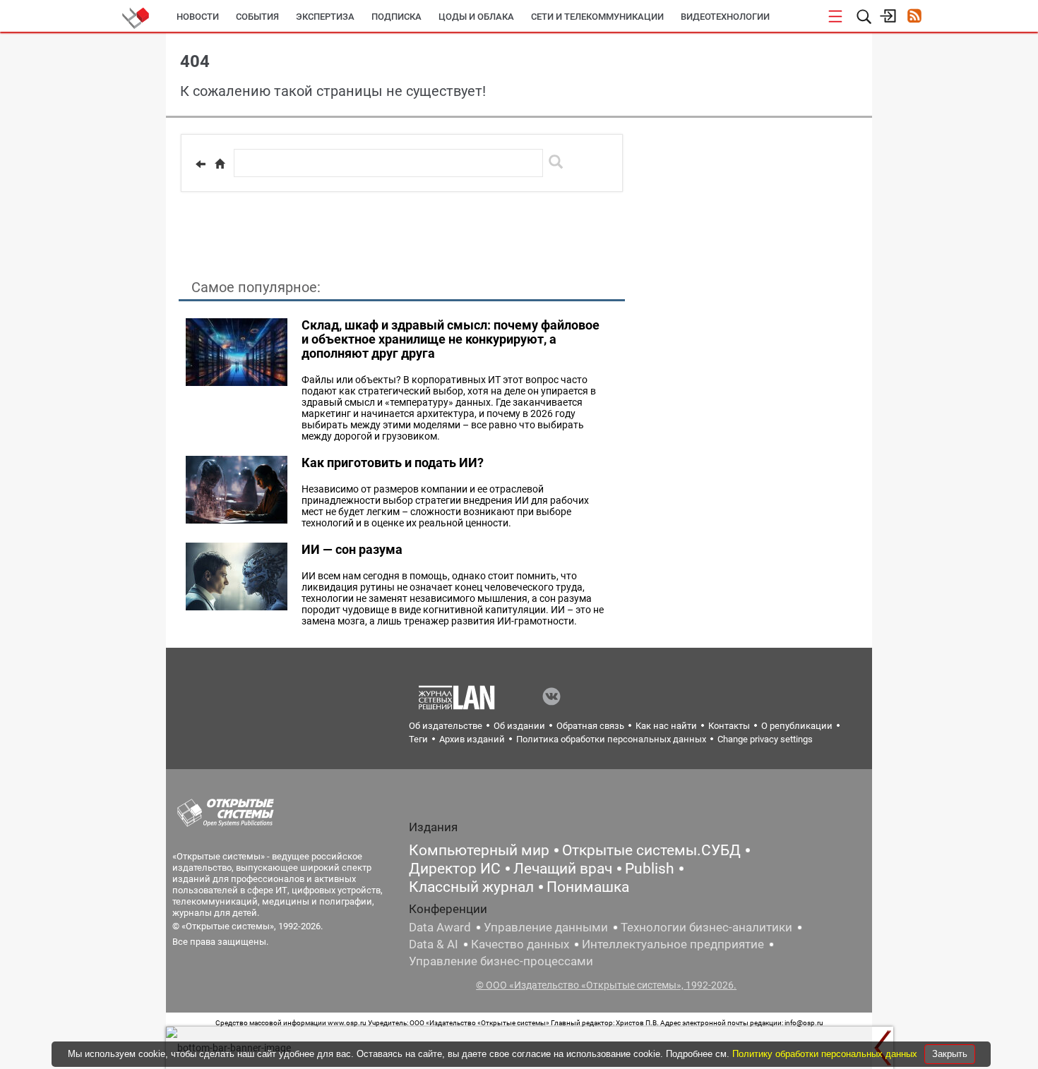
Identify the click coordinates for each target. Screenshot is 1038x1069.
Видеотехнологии (725, 16)
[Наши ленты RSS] (914, 17)
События (257, 16)
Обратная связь (590, 725)
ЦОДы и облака (476, 16)
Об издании (519, 725)
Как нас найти (666, 725)
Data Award (440, 927)
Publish (649, 868)
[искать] (556, 161)
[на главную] (220, 164)
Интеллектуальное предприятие (673, 944)
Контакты (729, 725)
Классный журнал (471, 886)
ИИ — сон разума (352, 549)
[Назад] (200, 164)
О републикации (797, 725)
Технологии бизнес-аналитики (706, 927)
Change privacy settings (765, 739)
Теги (418, 739)
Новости (198, 16)
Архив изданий (472, 739)
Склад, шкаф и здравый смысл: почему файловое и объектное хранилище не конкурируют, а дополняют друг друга (450, 339)
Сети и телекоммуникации (597, 16)
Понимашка (588, 886)
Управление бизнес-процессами (501, 961)
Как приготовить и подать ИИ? (393, 462)
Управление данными (546, 927)
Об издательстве (445, 725)
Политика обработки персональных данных (611, 739)
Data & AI (433, 944)
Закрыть (949, 1054)
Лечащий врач (562, 868)
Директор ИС (455, 868)
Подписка (396, 16)
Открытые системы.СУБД (651, 850)
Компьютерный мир (479, 850)
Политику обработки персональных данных (826, 1054)
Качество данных (520, 944)
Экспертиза (325, 16)
